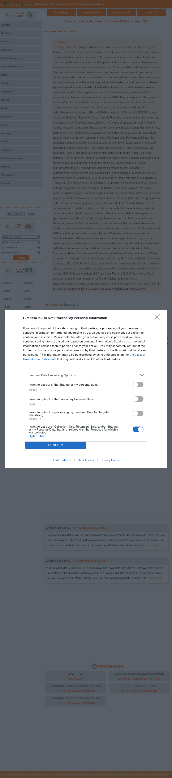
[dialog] (86, 389)
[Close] (159, 318)
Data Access (86, 460)
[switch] (138, 384)
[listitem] (86, 375)
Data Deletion (62, 460)
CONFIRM (56, 445)
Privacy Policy (110, 460)
